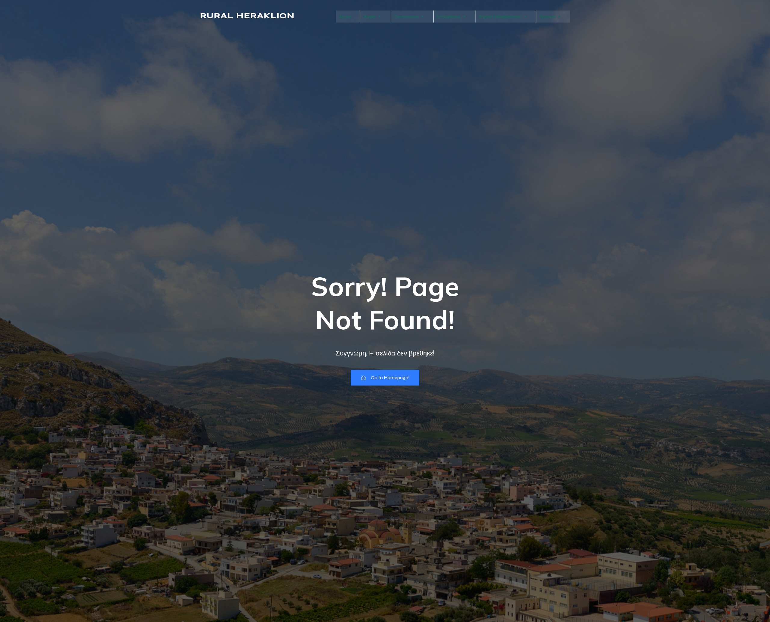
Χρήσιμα (547, 16)
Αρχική (345, 16)
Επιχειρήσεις (448, 16)
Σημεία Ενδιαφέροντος (500, 16)
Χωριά (370, 16)
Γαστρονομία (406, 16)
